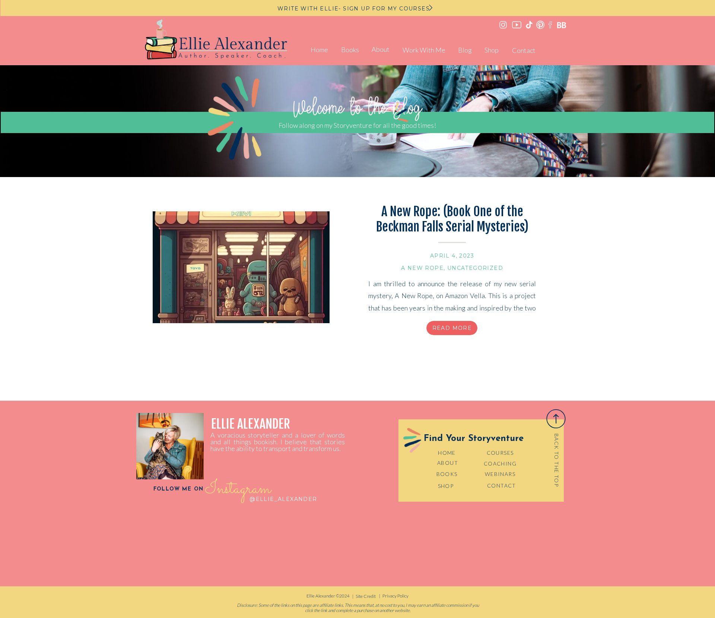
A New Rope (422, 268)
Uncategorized (475, 268)
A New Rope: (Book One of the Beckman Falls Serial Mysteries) (452, 219)
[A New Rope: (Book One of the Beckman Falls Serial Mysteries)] (241, 267)
